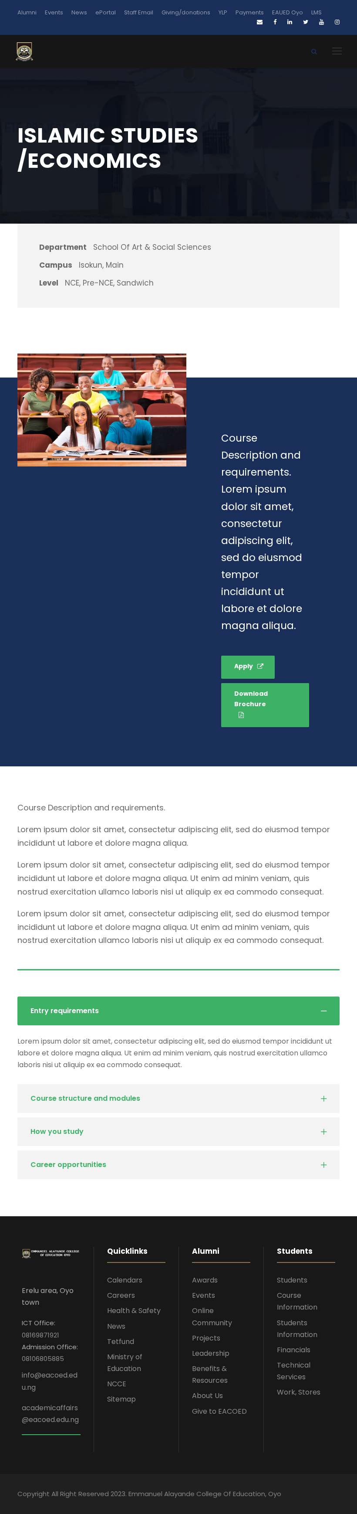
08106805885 (43, 1358)
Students (292, 1280)
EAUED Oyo (287, 12)
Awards (205, 1280)
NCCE (116, 1384)
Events (54, 12)
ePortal (105, 12)
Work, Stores (298, 1392)
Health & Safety (134, 1311)
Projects (206, 1338)
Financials (293, 1350)
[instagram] (337, 22)
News (79, 12)
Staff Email (138, 12)
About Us (207, 1396)
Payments (250, 12)
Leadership (210, 1353)
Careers (121, 1295)
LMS (316, 12)
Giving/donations (186, 12)
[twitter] (305, 22)
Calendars (124, 1280)
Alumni (27, 12)
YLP (223, 12)
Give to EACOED (219, 1411)
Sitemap (121, 1399)
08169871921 (40, 1335)
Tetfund (120, 1342)
